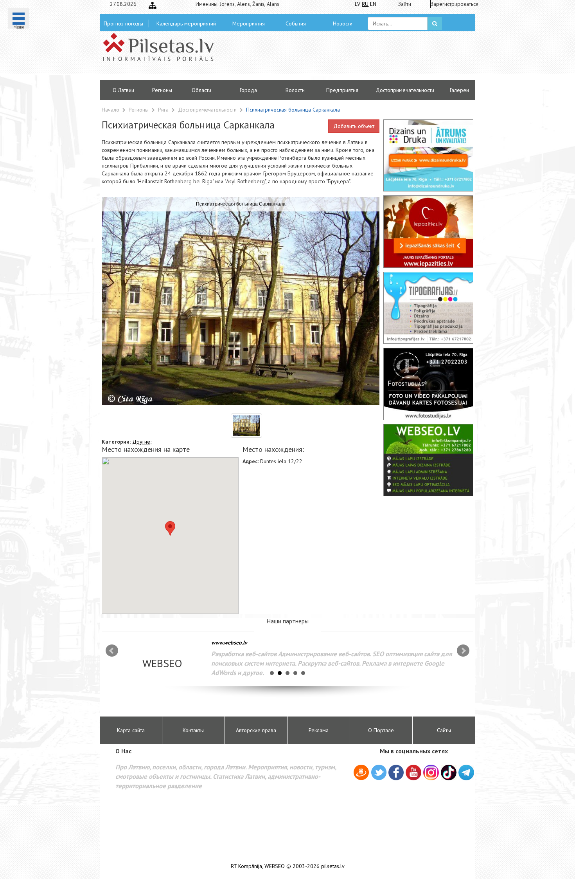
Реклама (319, 730)
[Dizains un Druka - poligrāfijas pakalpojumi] (428, 155)
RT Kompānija (246, 866)
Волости (295, 90)
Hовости (342, 23)
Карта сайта (131, 730)
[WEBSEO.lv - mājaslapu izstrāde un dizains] (428, 460)
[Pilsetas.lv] (162, 47)
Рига (164, 109)
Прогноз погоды (123, 23)
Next (463, 650)
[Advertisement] (344, 58)
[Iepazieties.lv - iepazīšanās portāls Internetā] (428, 231)
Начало (110, 109)
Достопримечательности (405, 90)
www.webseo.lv (229, 642)
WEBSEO (274, 866)
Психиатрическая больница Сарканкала (293, 109)
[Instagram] (431, 772)
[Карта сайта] (152, 5)
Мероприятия (248, 23)
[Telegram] (466, 772)
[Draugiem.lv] (361, 774)
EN (373, 3)
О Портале (381, 730)
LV (357, 3)
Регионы (162, 90)
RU (365, 3)
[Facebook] (396, 774)
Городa (248, 90)
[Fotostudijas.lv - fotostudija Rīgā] (428, 384)
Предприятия (342, 90)
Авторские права (256, 730)
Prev (112, 650)
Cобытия (296, 23)
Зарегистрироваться (452, 3)
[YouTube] (413, 772)
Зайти (404, 3)
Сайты (444, 730)
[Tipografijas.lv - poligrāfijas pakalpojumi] (428, 308)
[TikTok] (448, 772)
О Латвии (123, 90)
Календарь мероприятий (186, 23)
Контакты (193, 730)
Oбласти (201, 90)
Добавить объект (353, 126)
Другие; (142, 441)
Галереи (459, 90)
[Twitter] (378, 774)
